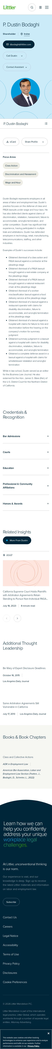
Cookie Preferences (15, 982)
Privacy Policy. (33, 1046)
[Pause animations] (40, 7)
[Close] (48, 1033)
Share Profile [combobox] (31, 141)
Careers (7, 926)
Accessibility (10, 945)
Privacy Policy (11, 963)
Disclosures (10, 973)
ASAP (9, 555)
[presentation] (26, 573)
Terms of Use (11, 954)
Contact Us (10, 917)
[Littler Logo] (9, 7)
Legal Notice (10, 936)
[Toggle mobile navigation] (47, 7)
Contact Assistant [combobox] (15, 67)
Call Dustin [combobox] (11, 55)
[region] (26, 1039)
